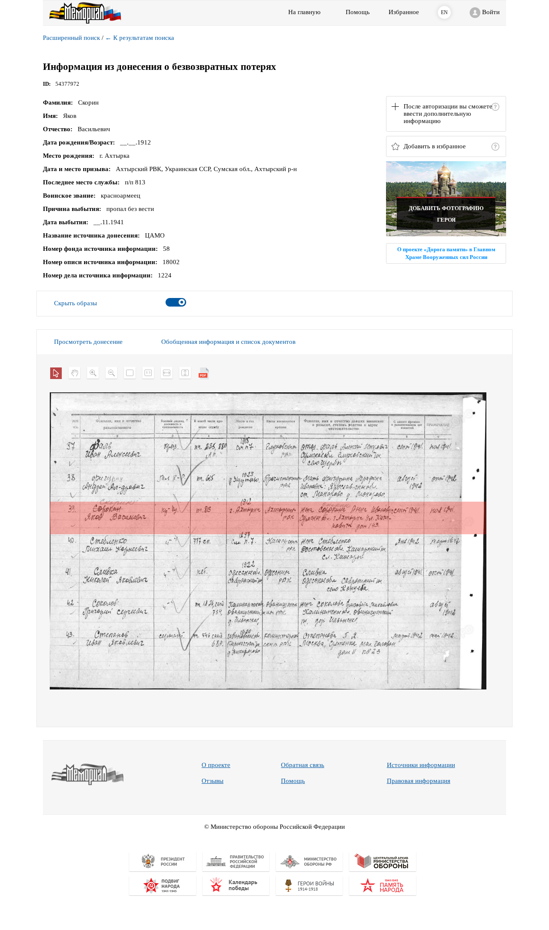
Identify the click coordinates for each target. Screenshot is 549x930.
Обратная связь (302, 764)
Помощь (293, 780)
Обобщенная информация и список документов (228, 341)
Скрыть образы (75, 303)
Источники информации (421, 764)
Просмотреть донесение (88, 341)
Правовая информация (418, 780)
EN (444, 12)
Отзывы (212, 780)
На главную (304, 12)
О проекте (216, 764)
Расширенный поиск (71, 37)
